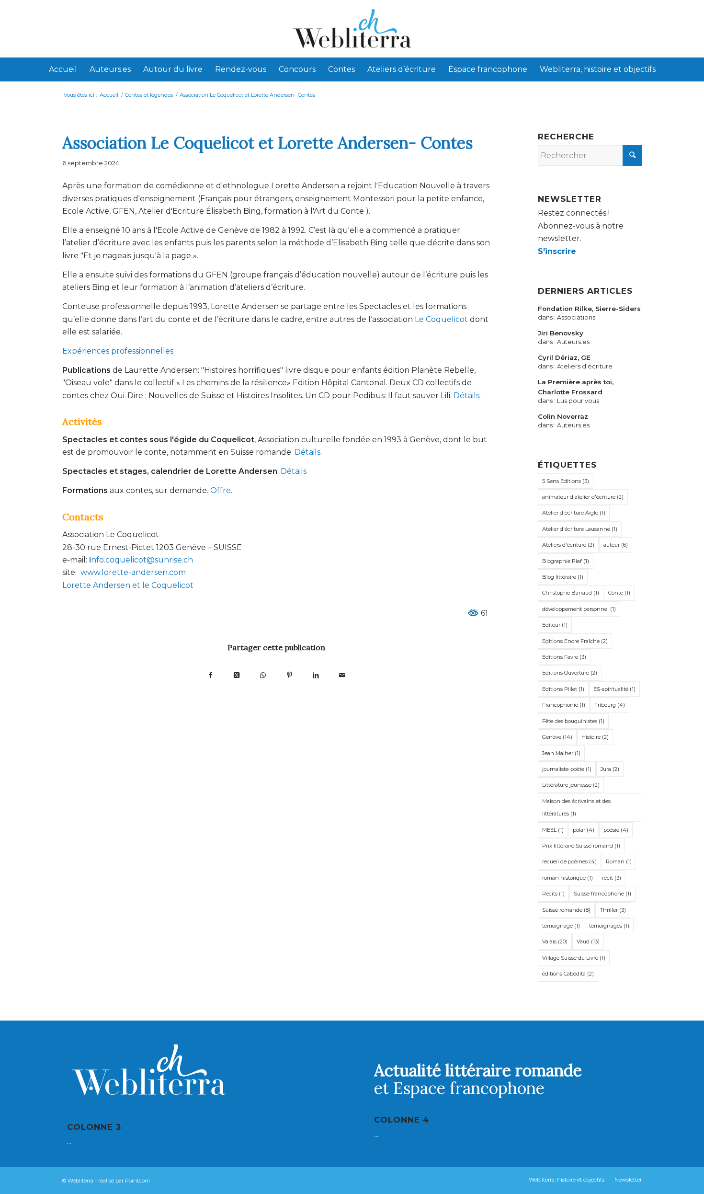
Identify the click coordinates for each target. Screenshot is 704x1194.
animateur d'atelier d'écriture (583, 497)
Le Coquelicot (441, 319)
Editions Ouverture (569, 672)
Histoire (595, 737)
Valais (555, 941)
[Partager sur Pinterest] (289, 675)
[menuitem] (63, 69)
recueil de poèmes (569, 861)
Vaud (588, 941)
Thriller (613, 910)
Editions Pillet (563, 689)
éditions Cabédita (568, 973)
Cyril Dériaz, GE (564, 357)
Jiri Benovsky (560, 333)
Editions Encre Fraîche (575, 641)
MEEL (553, 830)
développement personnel (579, 609)
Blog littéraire (562, 577)
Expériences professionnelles (117, 351)
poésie (615, 830)
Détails (466, 395)
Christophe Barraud (570, 592)
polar (583, 830)
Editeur (555, 624)
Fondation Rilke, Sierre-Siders (589, 308)
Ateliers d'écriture (585, 366)
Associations (576, 317)
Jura (610, 769)
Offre (220, 490)
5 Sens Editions (565, 481)
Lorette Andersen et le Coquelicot (127, 585)
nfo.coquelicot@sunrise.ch (142, 559)
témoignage (561, 925)
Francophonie (563, 704)
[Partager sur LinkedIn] (316, 675)
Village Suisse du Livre (573, 957)
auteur (615, 544)
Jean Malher (561, 753)
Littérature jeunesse (571, 784)
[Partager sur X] (237, 675)
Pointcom (137, 1180)
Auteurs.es (573, 341)
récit (611, 877)
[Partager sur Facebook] (210, 675)
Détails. (308, 452)
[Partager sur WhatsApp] (263, 675)
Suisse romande (566, 910)
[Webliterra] (352, 28)
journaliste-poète (566, 769)
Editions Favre (564, 657)
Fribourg (609, 704)
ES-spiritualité (614, 689)
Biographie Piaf (565, 561)
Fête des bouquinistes (573, 721)
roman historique (567, 877)
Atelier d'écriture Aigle (573, 512)
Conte (619, 592)
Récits (553, 893)
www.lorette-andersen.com (133, 572)
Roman (619, 861)
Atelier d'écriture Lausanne (579, 529)
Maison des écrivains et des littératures (576, 807)
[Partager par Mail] (342, 675)
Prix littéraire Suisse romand (581, 845)
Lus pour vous (578, 400)
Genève (557, 737)
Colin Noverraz (563, 416)
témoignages (609, 925)
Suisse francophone (602, 893)
